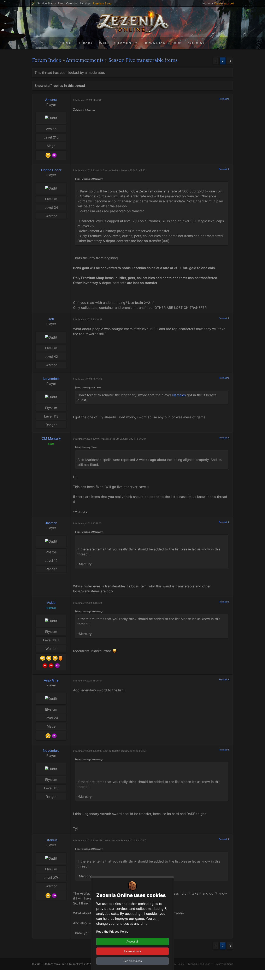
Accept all (132, 941)
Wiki (103, 43)
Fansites (85, 3)
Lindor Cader (51, 170)
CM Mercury (51, 438)
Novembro (51, 379)
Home (65, 43)
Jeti (51, 319)
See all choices (132, 961)
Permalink (224, 98)
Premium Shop (102, 3)
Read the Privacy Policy (112, 931)
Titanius (51, 840)
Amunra (51, 100)
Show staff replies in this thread (60, 86)
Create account (224, 3)
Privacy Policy (175, 963)
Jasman (51, 523)
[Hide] (78, 179)
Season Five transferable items (143, 60)
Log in (206, 3)
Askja (51, 602)
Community (125, 43)
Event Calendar (68, 3)
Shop (176, 43)
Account (196, 43)
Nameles (179, 395)
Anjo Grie (51, 680)
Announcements (85, 60)
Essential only (132, 951)
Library (85, 43)
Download (154, 43)
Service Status (46, 3)
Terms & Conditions (199, 963)
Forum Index (46, 60)
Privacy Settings (223, 963)
